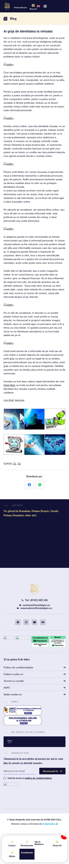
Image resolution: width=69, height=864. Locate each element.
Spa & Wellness (39, 843)
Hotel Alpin (9, 385)
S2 (19, 463)
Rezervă (33, 9)
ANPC (7, 687)
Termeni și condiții (14, 681)
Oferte (12, 856)
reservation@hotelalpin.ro (36, 608)
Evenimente (27, 852)
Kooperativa (49, 824)
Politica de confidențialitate (18, 667)
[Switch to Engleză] (38, 6)
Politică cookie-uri (13, 674)
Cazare (12, 845)
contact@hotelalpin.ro (36, 605)
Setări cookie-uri (13, 694)
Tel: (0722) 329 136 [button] (36, 600)
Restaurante (27, 845)
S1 (14, 463)
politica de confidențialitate (38, 778)
